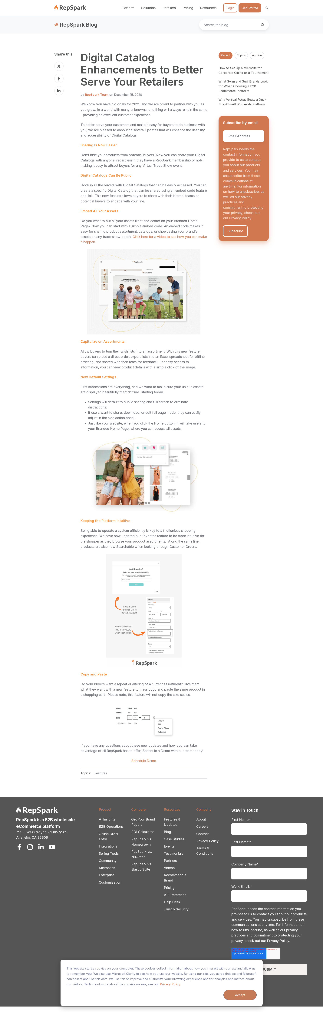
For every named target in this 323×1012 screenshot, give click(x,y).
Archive (257, 55)
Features (100, 773)
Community (108, 861)
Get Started (250, 8)
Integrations (108, 846)
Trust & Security (176, 909)
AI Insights (107, 819)
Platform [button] (127, 8)
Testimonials (173, 853)
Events (169, 846)
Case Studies (174, 839)
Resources (172, 809)
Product (105, 809)
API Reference (175, 895)
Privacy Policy (207, 841)
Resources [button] (208, 8)
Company (203, 809)
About (201, 819)
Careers (202, 826)
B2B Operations (111, 826)
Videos (169, 868)
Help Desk (172, 902)
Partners (170, 861)
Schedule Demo (143, 761)
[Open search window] (267, 8)
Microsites (107, 868)
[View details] (19, 847)
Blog (167, 832)
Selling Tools (109, 853)
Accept (240, 995)
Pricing (188, 8)
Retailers (169, 8)
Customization (110, 882)
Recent (225, 55)
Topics (241, 55)
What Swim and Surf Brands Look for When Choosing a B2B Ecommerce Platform (243, 86)
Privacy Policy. (170, 984)
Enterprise (106, 875)
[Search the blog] (262, 25)
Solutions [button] (148, 8)
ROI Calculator (142, 832)
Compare (138, 809)
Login (230, 8)
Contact (202, 834)
